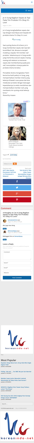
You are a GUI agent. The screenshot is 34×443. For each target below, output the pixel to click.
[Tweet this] (17, 187)
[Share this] (17, 181)
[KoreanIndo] (3, 2)
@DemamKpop (12, 231)
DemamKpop (18, 236)
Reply (4, 228)
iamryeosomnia (12, 220)
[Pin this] (17, 199)
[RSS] (15, 164)
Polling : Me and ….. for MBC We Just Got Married (16, 371)
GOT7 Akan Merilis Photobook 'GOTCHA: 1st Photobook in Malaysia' (9, 172)
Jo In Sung (14, 155)
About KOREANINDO (21, 408)
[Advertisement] (17, 304)
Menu (29, 10)
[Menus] (32, 2)
